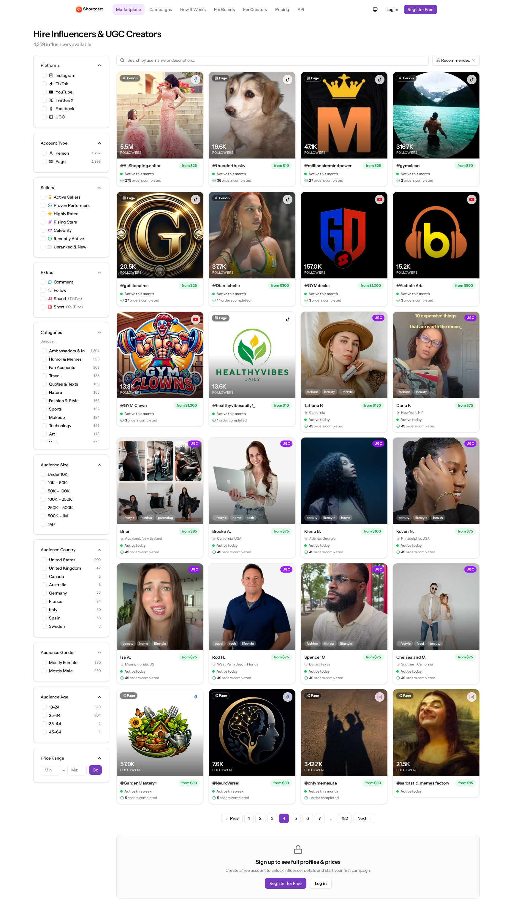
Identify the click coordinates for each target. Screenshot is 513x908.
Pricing (282, 9)
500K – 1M (58, 516)
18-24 (54, 707)
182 (345, 818)
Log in (392, 9)
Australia (57, 584)
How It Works (193, 9)
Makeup (57, 417)
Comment (63, 282)
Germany (58, 593)
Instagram (65, 75)
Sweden (57, 626)
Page (61, 161)
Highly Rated (66, 213)
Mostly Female (63, 662)
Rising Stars (65, 222)
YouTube (64, 92)
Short (68, 307)
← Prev (232, 818)
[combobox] (456, 60)
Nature (55, 392)
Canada (56, 576)
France (55, 601)
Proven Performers (72, 205)
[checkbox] (44, 75)
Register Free (420, 9)
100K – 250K (60, 499)
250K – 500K (60, 507)
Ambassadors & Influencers (68, 351)
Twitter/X (65, 100)
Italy (53, 609)
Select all (48, 341)
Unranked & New (70, 247)
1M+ (52, 524)
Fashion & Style (64, 400)
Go (95, 770)
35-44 (55, 723)
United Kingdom (65, 568)
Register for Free (286, 883)
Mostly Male (61, 671)
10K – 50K (57, 482)
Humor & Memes (65, 359)
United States (62, 559)
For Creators (255, 9)
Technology (60, 425)
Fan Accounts (62, 367)
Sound (68, 298)
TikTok (62, 83)
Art (52, 434)
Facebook (65, 108)
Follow (60, 290)
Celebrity (63, 230)
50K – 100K (59, 491)
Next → (364, 818)
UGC (60, 117)
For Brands (224, 9)
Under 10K (58, 474)
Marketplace (128, 9)
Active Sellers (67, 197)
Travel (55, 375)
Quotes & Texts (63, 384)
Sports (55, 409)
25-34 (55, 715)
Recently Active (69, 238)
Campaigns (160, 9)
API (300, 9)
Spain (54, 618)
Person (62, 153)
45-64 (55, 732)
